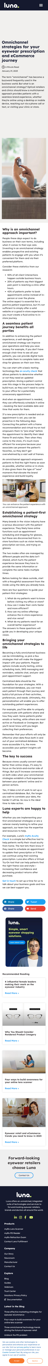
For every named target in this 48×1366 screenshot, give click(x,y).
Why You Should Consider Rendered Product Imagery (20, 1033)
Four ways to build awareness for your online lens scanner (24, 1081)
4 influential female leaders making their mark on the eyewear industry (20, 984)
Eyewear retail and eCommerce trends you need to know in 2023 (23, 1134)
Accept (16, 1361)
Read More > (12, 993)
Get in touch (9, 880)
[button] (41, 5)
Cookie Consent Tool (11, 1352)
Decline (35, 1361)
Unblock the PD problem (15, 1335)
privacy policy (23, 1347)
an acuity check (28, 371)
